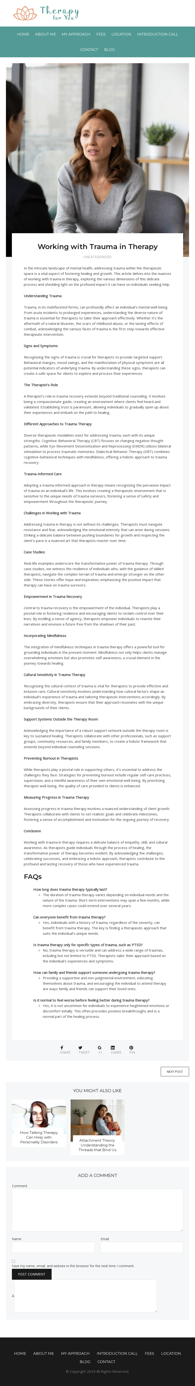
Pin (132, 1052)
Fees (101, 34)
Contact (89, 49)
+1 (100, 1052)
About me (45, 34)
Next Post (175, 1071)
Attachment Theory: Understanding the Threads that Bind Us (97, 1145)
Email (105, 1239)
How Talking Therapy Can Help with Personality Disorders (39, 1137)
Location (121, 34)
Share (65, 1052)
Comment (19, 1186)
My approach (76, 34)
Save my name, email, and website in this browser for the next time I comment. (73, 1266)
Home (23, 34)
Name (16, 1239)
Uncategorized (97, 257)
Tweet (84, 1052)
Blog (109, 49)
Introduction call (157, 34)
